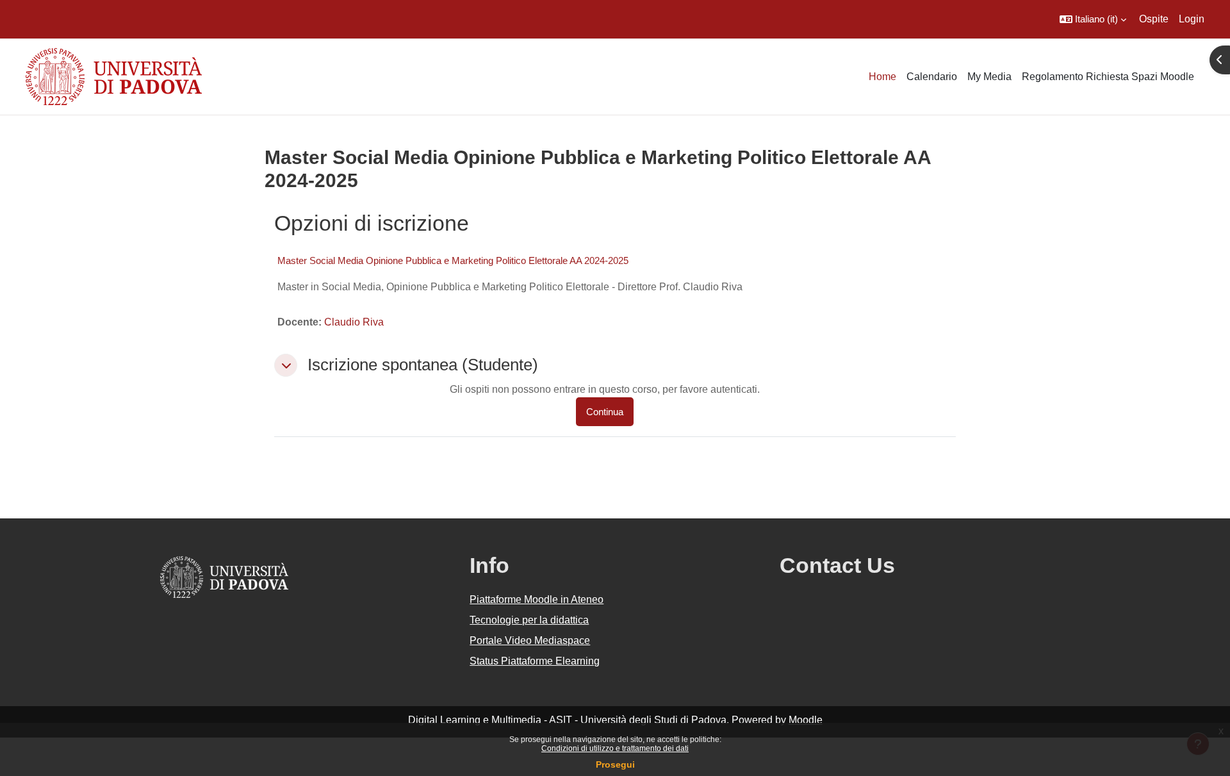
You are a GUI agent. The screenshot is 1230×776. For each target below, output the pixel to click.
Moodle (806, 719)
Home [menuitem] (882, 76)
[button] (1093, 19)
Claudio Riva (354, 322)
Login (1191, 18)
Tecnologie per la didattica (529, 620)
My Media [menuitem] (989, 76)
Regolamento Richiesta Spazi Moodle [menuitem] (1108, 76)
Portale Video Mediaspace (530, 640)
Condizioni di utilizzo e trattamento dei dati (615, 748)
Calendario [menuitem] (931, 76)
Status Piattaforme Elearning (535, 661)
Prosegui (615, 764)
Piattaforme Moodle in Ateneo (536, 599)
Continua (604, 411)
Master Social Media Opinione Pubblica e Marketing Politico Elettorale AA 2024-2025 (452, 260)
